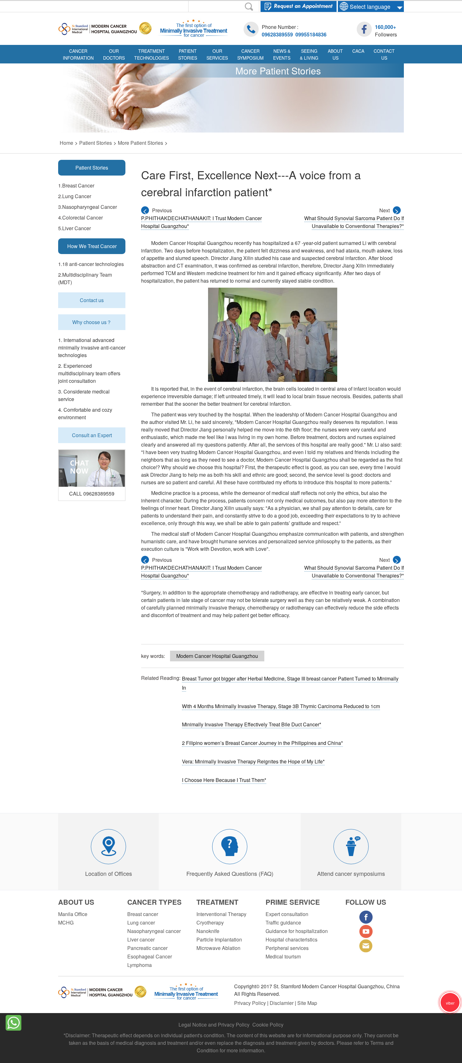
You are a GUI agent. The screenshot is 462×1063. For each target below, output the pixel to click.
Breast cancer (142, 914)
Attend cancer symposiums (351, 873)
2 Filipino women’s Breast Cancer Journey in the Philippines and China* (262, 742)
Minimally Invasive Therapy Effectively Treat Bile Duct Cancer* (251, 724)
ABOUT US (76, 902)
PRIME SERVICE (293, 902)
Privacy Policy (250, 1002)
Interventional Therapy (221, 914)
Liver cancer (141, 939)
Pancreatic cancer (147, 948)
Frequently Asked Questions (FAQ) (229, 873)
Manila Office (72, 914)
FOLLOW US (365, 902)
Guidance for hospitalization (297, 931)
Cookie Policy (267, 1024)
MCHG (66, 922)
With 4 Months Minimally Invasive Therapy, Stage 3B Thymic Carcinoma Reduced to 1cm (281, 706)
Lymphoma (139, 964)
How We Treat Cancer (92, 246)
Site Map (307, 1002)
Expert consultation (287, 914)
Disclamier (282, 1002)
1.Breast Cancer (76, 185)
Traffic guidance (283, 922)
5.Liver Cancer (74, 228)
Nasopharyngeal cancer (154, 931)
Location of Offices (108, 873)
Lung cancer (141, 922)
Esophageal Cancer (149, 956)
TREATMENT (217, 902)
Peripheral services (287, 948)
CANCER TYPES (154, 902)
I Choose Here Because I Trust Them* (224, 780)
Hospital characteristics (291, 939)
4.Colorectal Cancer (80, 217)
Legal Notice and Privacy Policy (214, 1024)
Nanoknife (207, 931)
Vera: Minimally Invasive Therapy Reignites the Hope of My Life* (253, 761)
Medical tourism (283, 956)
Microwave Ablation (218, 948)
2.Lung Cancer (74, 196)
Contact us (92, 300)
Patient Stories (91, 167)
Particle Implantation (219, 939)
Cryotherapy (210, 922)
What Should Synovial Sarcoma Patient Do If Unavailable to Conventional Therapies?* (354, 222)
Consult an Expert (92, 435)
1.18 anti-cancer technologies (91, 264)
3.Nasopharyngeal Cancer (87, 206)
